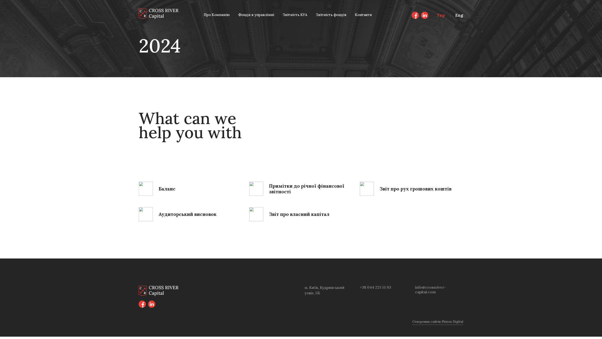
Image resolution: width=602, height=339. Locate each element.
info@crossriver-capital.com (430, 289)
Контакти (363, 14)
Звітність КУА (295, 14)
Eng (459, 15)
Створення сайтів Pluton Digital (437, 321)
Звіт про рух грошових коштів (416, 189)
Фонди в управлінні (256, 14)
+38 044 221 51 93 (375, 287)
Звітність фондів (331, 14)
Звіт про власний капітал (299, 214)
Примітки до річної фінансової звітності (306, 188)
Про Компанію (217, 14)
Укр (441, 15)
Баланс (166, 189)
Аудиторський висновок (187, 214)
